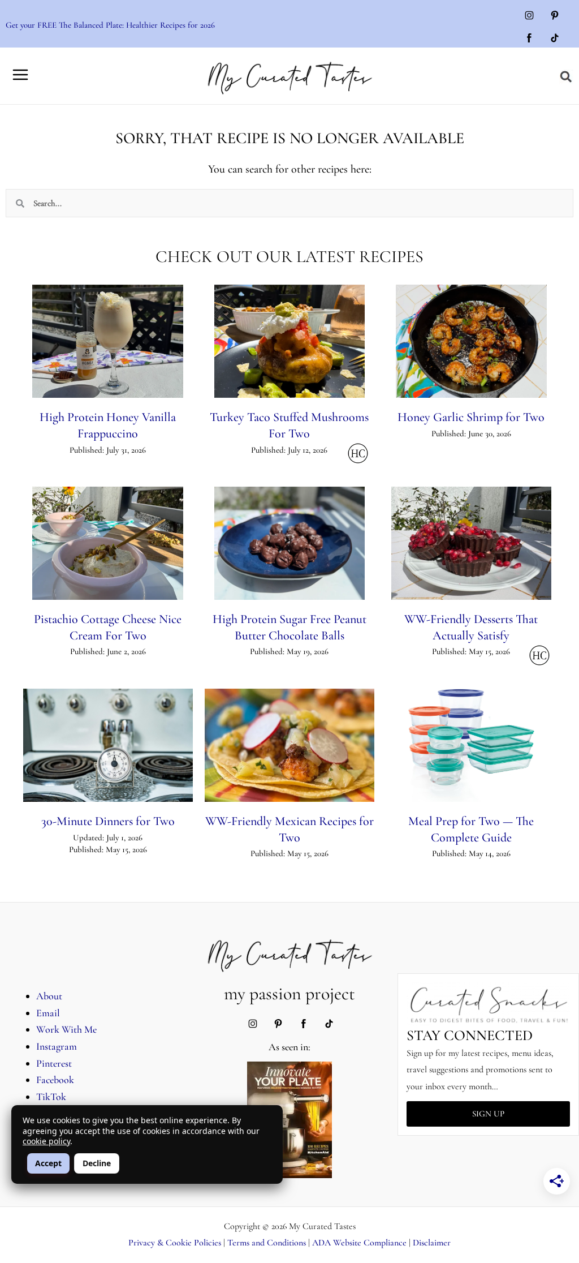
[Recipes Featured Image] (107, 341)
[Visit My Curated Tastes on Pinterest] (554, 16)
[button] (566, 77)
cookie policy (46, 1141)
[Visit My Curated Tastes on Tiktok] (554, 39)
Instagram (56, 1046)
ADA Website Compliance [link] (359, 1242)
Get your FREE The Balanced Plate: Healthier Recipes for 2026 (110, 25)
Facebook (55, 1079)
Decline (97, 1163)
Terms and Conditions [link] (266, 1242)
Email (48, 1013)
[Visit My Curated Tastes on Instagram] (529, 16)
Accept (48, 1163)
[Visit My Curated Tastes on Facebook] (529, 39)
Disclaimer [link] (432, 1242)
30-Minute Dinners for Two (108, 821)
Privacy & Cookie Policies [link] (174, 1242)
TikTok (51, 1096)
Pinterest (54, 1063)
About (49, 996)
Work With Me (66, 1029)
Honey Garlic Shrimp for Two (471, 417)
